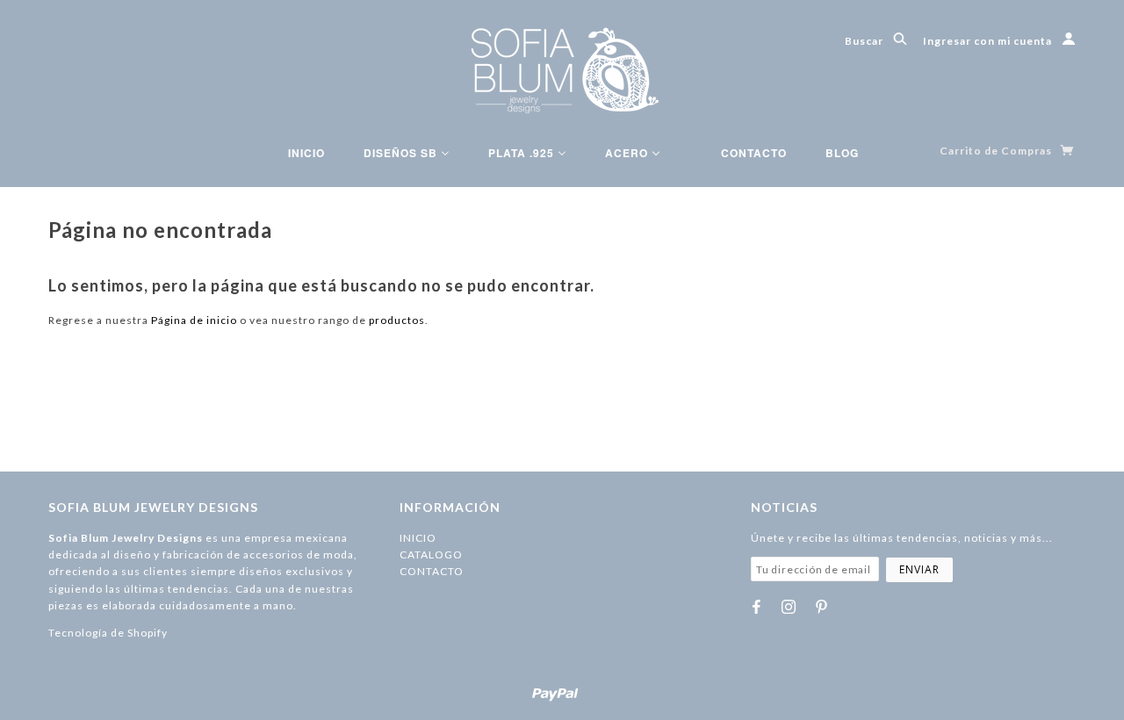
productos (397, 320)
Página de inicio (194, 320)
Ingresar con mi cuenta (989, 40)
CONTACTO (432, 571)
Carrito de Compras (997, 150)
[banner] (562, 70)
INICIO (418, 537)
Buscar (865, 40)
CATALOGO (431, 554)
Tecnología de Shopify (108, 632)
